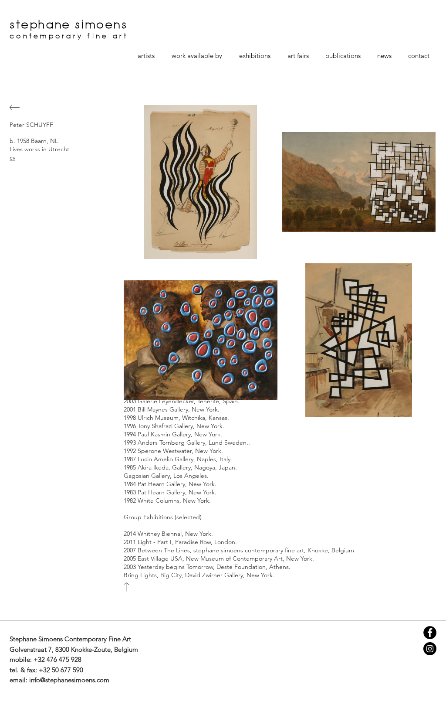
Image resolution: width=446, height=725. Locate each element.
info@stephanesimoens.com (69, 680)
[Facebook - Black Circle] (429, 632)
